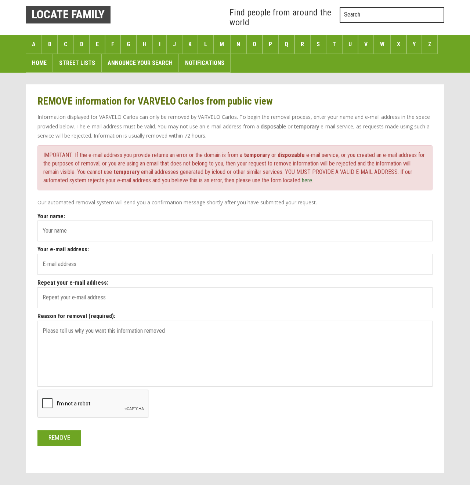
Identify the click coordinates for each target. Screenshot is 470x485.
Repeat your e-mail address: (72, 282)
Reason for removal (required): (76, 316)
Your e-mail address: (63, 249)
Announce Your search (140, 62)
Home (39, 62)
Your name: (51, 216)
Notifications (204, 62)
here (307, 180)
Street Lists (77, 62)
